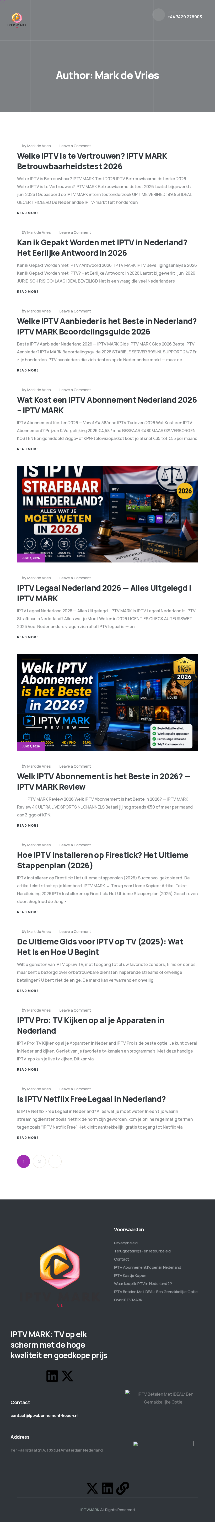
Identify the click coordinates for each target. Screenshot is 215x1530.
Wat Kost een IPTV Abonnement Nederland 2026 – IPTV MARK (107, 405)
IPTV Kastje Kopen (130, 1275)
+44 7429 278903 (185, 17)
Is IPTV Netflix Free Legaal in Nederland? (91, 1098)
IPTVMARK (89, 1509)
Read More (28, 213)
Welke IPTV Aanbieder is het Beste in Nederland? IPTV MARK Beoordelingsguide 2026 (107, 326)
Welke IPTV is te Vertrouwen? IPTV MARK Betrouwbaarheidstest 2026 (92, 161)
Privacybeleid (126, 1243)
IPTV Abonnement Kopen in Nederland (147, 1267)
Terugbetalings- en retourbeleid (142, 1251)
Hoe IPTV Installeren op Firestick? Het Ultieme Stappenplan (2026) (102, 860)
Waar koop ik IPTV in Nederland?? (143, 1283)
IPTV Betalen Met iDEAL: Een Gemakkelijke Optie (155, 1291)
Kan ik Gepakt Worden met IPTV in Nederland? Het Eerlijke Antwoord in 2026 (102, 247)
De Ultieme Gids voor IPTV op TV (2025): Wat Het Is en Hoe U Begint (100, 946)
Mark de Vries (39, 145)
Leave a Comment (75, 145)
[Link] (122, 1488)
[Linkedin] (52, 1376)
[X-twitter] (67, 1376)
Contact (121, 1259)
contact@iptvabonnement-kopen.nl (44, 1415)
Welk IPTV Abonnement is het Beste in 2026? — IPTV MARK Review (104, 781)
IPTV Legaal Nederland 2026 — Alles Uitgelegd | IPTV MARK (104, 593)
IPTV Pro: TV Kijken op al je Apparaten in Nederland (90, 1025)
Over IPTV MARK (128, 1300)
